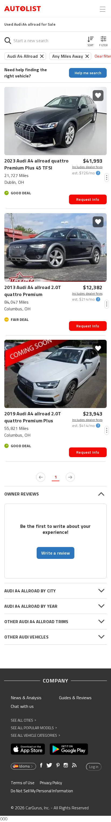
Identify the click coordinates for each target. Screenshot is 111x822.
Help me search (88, 73)
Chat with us (22, 706)
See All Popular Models (34, 728)
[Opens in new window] (28, 749)
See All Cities (23, 720)
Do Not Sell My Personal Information (42, 791)
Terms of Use (22, 783)
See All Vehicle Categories (35, 735)
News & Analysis (26, 697)
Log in (93, 766)
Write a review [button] (55, 553)
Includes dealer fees (87, 167)
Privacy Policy (51, 783)
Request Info (87, 199)
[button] (90, 40)
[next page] (70, 477)
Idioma (24, 766)
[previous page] (40, 477)
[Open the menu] (102, 9)
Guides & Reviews (75, 697)
